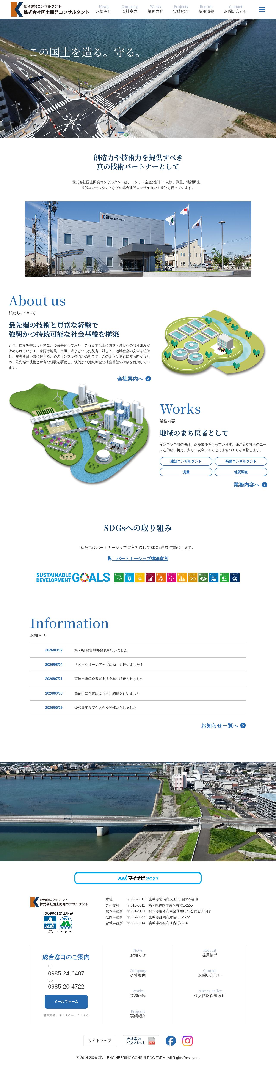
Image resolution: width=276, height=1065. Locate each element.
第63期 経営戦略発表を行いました (100, 650)
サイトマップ (99, 1040)
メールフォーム (66, 1001)
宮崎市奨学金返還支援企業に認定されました (108, 679)
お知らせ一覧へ (219, 725)
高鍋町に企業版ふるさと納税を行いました (107, 693)
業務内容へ (247, 484)
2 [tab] (128, 134)
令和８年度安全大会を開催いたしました (105, 707)
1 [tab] (120, 134)
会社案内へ (130, 378)
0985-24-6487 (66, 973)
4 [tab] (145, 134)
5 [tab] (154, 134)
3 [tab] (137, 134)
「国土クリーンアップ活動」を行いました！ (108, 664)
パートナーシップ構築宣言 (140, 558)
